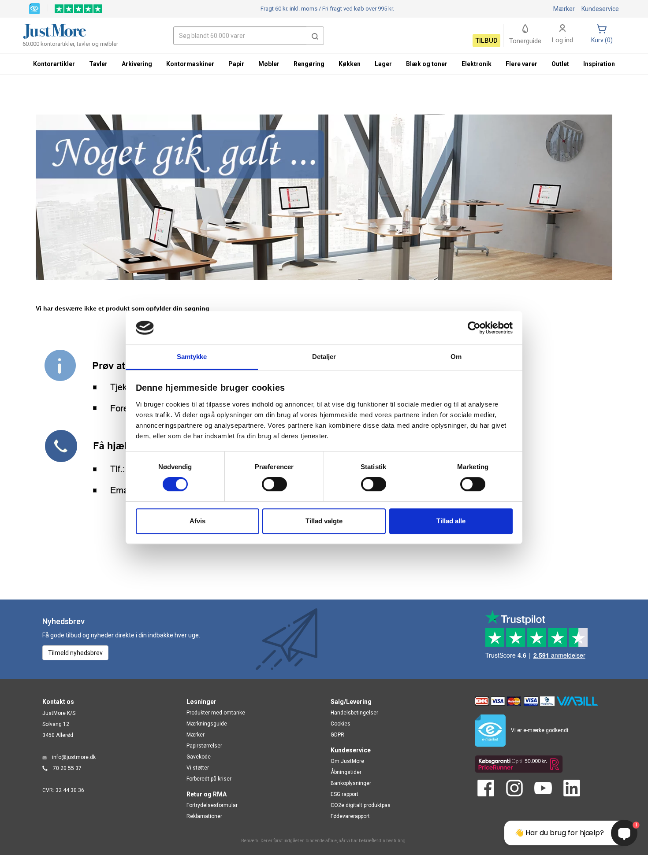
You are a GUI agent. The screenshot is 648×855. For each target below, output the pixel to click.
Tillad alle (451, 521)
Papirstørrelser (204, 746)
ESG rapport (344, 794)
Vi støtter (197, 768)
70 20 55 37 (67, 768)
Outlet (560, 63)
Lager (383, 63)
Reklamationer (204, 816)
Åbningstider (346, 772)
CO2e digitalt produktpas (361, 805)
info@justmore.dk (74, 757)
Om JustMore (347, 761)
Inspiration (599, 63)
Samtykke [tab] (192, 357)
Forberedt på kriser (208, 779)
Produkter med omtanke (215, 713)
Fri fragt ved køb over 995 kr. (327, 8)
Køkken (350, 63)
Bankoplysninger (351, 783)
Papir (236, 63)
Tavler (98, 63)
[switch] (274, 484)
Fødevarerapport (350, 816)
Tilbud (486, 40)
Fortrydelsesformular (212, 805)
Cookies (340, 724)
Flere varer (521, 63)
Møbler (268, 63)
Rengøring (309, 63)
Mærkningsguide (206, 724)
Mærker (564, 8)
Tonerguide (525, 41)
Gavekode (198, 757)
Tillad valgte (324, 521)
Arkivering (137, 63)
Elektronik (477, 63)
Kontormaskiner (190, 63)
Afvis (197, 521)
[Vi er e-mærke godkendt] (34, 7)
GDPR (337, 735)
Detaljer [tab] (324, 357)
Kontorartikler (54, 63)
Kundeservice (600, 8)
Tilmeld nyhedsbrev (75, 652)
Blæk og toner (426, 63)
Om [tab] (456, 357)
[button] (315, 35)
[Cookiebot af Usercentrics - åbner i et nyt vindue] (474, 327)
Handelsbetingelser (354, 713)
